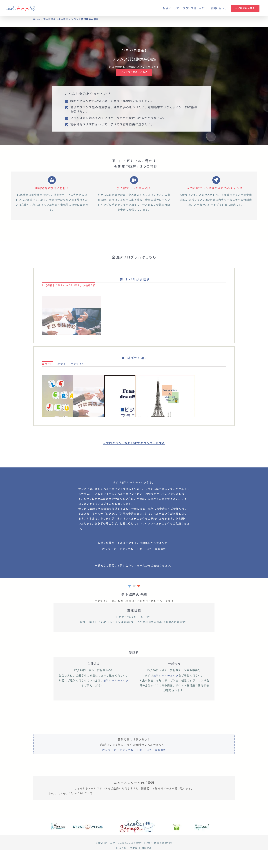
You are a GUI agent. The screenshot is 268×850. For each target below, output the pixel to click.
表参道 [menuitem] (62, 364)
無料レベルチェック (116, 680)
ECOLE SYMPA (134, 842)
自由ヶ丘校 (144, 750)
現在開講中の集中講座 (55, 19)
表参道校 (160, 750)
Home (36, 19)
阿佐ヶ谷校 (127, 750)
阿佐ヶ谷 (121, 847)
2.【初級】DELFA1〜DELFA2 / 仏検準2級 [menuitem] (68, 285)
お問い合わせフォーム (131, 565)
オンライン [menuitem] (78, 364)
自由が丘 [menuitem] (47, 364)
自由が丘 (147, 847)
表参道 (134, 847)
